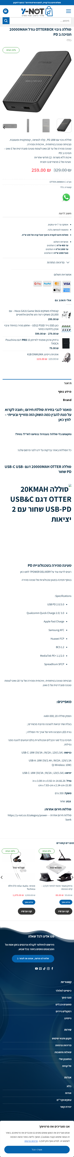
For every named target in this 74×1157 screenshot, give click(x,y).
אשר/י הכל (37, 1149)
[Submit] (6, 20)
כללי (69, 40)
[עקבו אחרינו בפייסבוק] (52, 968)
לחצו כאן (24, 572)
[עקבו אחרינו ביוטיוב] (36, 968)
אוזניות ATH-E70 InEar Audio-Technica (21, 887)
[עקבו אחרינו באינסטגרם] (48, 968)
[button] (68, 11)
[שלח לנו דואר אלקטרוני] (40, 968)
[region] (37, 1139)
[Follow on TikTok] (44, 968)
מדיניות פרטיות (31, 1141)
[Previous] (66, 82)
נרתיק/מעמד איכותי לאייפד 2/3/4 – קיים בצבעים (56, 887)
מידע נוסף (66, 902)
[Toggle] (68, 262)
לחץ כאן (65, 419)
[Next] (6, 82)
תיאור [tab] (67, 383)
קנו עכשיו (63, 911)
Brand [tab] (67, 400)
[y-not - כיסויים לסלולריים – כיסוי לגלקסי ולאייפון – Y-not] (37, 11)
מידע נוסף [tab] (64, 392)
